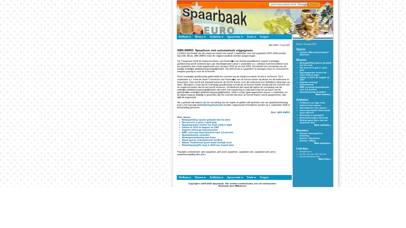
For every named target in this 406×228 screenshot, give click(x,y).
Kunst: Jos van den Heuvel (313, 154)
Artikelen (215, 36)
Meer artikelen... (323, 125)
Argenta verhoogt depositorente (200, 130)
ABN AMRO (283, 112)
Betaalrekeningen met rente (314, 118)
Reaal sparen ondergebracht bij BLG (202, 140)
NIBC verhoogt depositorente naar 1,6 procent (207, 132)
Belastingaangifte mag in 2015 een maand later (208, 145)
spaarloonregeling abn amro (191, 154)
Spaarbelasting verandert (196, 135)
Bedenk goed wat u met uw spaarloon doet (313, 121)
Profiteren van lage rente (312, 103)
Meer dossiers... (323, 143)
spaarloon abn (246, 152)
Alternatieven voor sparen (313, 108)
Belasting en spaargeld (312, 115)
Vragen (264, 36)
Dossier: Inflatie (308, 141)
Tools (250, 36)
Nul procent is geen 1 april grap (199, 122)
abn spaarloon (208, 152)
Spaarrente (234, 36)
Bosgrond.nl (305, 151)
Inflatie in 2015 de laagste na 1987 (200, 127)
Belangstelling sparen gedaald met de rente (206, 119)
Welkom (183, 36)
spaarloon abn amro (265, 152)
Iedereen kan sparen (310, 105)
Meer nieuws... (324, 94)
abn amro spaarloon (227, 152)
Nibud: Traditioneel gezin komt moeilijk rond (207, 142)
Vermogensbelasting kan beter (199, 137)
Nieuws (199, 36)
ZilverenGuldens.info (310, 156)
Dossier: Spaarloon (310, 138)
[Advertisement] (157, 101)
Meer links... (325, 159)
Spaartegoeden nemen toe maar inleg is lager (207, 125)
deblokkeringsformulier (210, 105)
